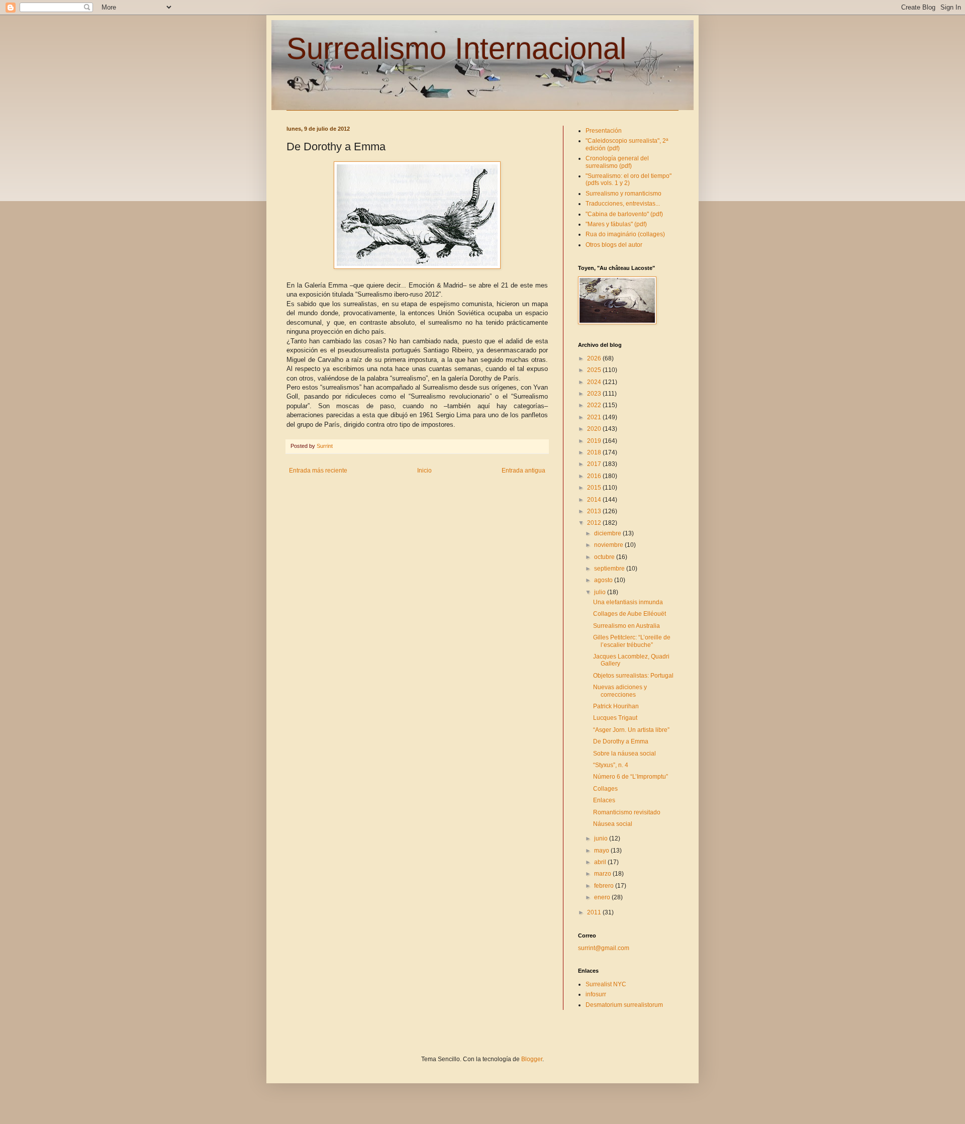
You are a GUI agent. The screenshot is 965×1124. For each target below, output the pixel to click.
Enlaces (604, 800)
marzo (603, 873)
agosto (604, 580)
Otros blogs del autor (614, 244)
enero (603, 897)
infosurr (596, 994)
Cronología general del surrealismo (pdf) (617, 162)
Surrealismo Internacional (456, 48)
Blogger (531, 1059)
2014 (595, 499)
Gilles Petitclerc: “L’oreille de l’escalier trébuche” (631, 641)
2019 (595, 440)
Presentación (604, 130)
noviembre (609, 544)
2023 (595, 393)
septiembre (610, 568)
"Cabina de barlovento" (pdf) (624, 214)
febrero (604, 885)
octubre (605, 556)
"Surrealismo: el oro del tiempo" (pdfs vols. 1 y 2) (628, 179)
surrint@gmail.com (603, 948)
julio (600, 592)
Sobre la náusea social (624, 753)
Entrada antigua (523, 470)
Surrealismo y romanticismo (623, 193)
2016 (595, 476)
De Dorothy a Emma (620, 741)
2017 (595, 463)
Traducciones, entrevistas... (623, 203)
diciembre (608, 533)
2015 (595, 487)
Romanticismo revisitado (626, 812)
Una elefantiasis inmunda (628, 602)
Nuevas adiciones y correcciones (620, 691)
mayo (602, 850)
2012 (595, 522)
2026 (595, 358)
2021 (595, 417)
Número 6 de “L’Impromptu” (630, 776)
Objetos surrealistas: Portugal (633, 675)
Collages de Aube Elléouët (629, 613)
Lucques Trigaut (615, 717)
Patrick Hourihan (616, 706)
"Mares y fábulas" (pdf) (616, 224)
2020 (595, 428)
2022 (595, 405)
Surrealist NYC (606, 984)
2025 (595, 369)
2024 (595, 382)
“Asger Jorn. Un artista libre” (631, 729)
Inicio (424, 470)
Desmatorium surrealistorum (624, 1004)
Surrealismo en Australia (626, 625)
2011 (595, 912)
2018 (595, 452)
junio (601, 838)
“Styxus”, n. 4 (610, 765)
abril (601, 862)
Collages (605, 788)
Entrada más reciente (318, 470)
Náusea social (612, 823)
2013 (595, 511)
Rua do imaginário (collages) (625, 234)
